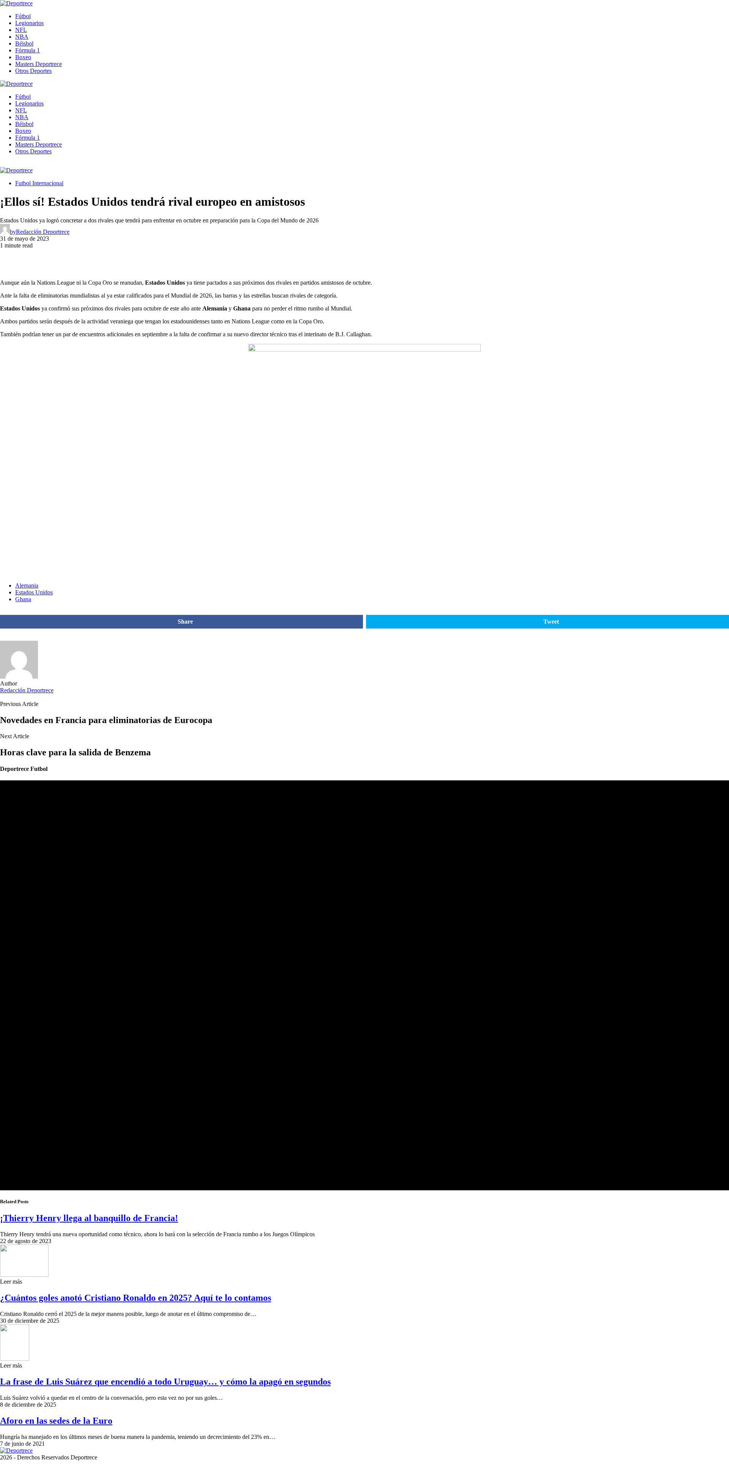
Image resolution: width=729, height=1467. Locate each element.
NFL (21, 30)
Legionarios (29, 23)
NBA (21, 36)
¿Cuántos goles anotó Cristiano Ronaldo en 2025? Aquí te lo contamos (135, 1298)
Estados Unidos (34, 592)
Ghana (23, 599)
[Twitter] (29, 164)
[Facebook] (2, 164)
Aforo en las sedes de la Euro (56, 1421)
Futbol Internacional (39, 183)
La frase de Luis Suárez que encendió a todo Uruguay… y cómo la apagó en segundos (165, 1382)
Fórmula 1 (27, 50)
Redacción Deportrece (27, 690)
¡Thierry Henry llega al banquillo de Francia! (89, 1218)
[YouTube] (11, 164)
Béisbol (24, 43)
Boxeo (23, 57)
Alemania (26, 585)
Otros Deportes (33, 71)
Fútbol (23, 16)
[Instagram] (19, 164)
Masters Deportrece (38, 64)
